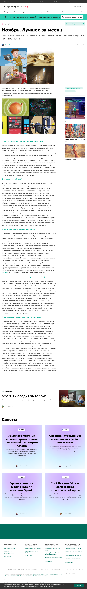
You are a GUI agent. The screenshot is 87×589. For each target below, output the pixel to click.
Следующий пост (8, 391)
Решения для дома (10, 544)
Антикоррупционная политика (55, 574)
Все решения (7, 556)
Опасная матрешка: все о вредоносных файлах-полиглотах (65, 439)
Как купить (17, 12)
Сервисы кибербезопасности (73, 548)
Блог (63, 12)
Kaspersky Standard (9, 548)
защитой (5, 273)
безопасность (70, 91)
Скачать (33, 12)
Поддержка (41, 12)
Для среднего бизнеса (61, 1)
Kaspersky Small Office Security (33, 548)
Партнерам (19, 579)
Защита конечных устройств (73, 555)
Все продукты (28, 555)
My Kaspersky (77, 6)
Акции (57, 12)
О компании (12, 579)
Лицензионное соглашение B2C (12, 575)
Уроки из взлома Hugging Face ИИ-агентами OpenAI (22, 487)
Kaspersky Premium (9, 553)
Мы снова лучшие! (70, 159)
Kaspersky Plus (8, 551)
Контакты (6, 579)
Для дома (35, 1)
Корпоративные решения (72, 544)
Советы (22, 429)
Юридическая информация (41, 575)
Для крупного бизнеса (76, 1)
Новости (30, 579)
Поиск (83, 23)
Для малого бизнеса (46, 1)
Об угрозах (50, 12)
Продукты (7, 12)
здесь (51, 586)
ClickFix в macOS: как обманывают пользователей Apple (65, 487)
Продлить (25, 12)
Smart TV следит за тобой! (24, 396)
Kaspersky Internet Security (11, 24)
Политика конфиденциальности (40, 574)
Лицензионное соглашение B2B (27, 575)
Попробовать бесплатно (72, 17)
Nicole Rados (8, 45)
